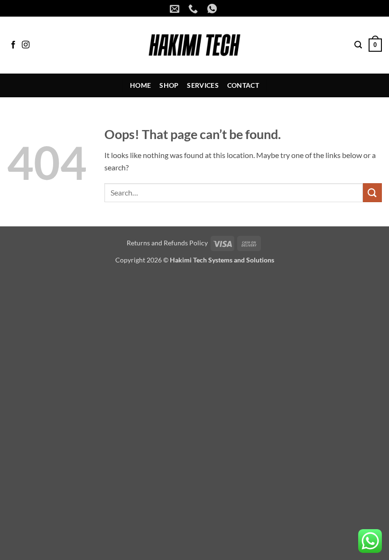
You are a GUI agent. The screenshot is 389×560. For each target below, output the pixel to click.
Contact (243, 85)
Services (202, 85)
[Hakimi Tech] (194, 45)
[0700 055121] (194, 8)
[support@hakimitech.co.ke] (176, 8)
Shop (168, 85)
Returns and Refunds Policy (167, 243)
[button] (358, 45)
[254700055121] (213, 8)
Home (140, 85)
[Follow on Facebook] (13, 45)
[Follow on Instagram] (25, 45)
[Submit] (372, 192)
